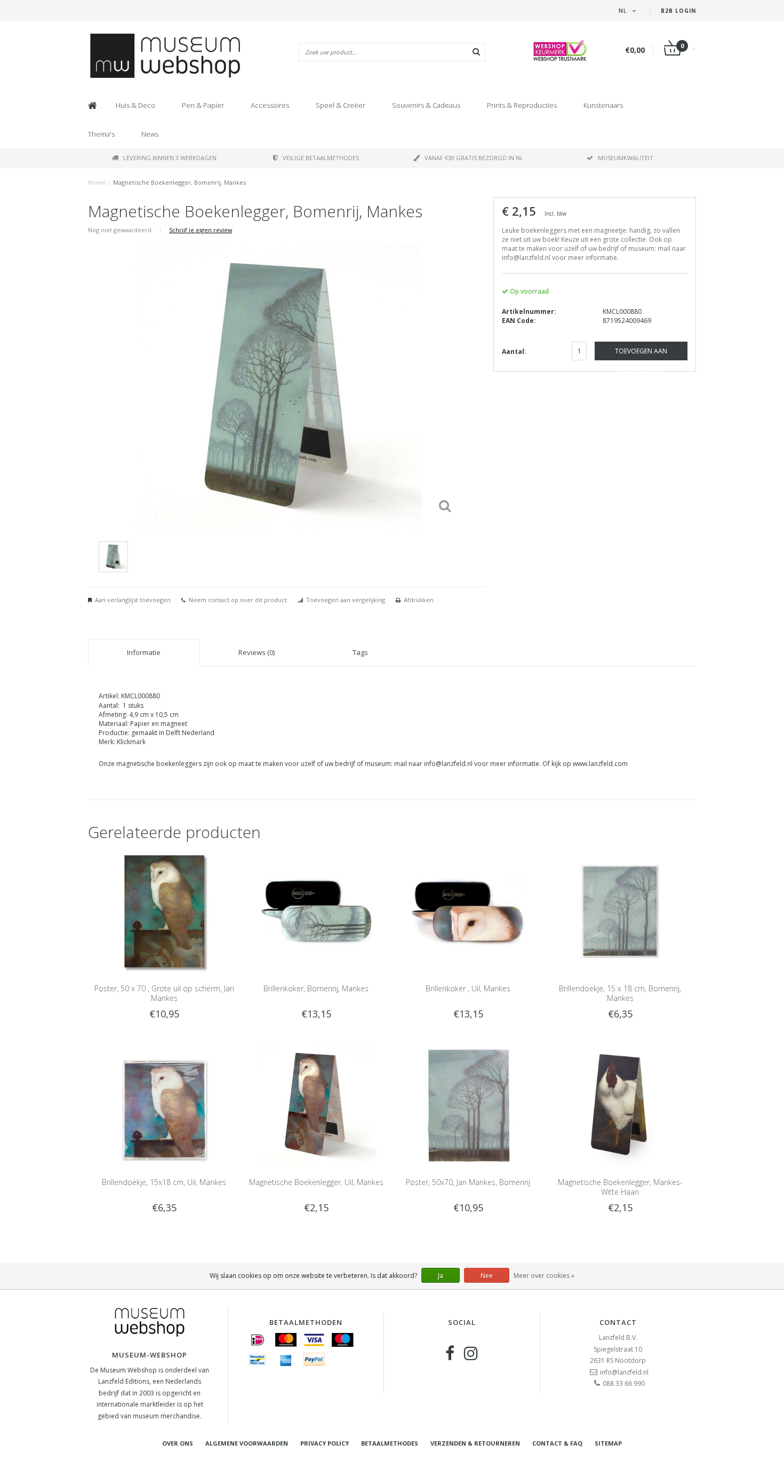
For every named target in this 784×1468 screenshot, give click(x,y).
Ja (440, 1275)
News (149, 134)
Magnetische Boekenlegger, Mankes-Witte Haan (620, 1187)
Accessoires (270, 105)
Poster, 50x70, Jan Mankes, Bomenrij (468, 1182)
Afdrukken (419, 600)
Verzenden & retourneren (475, 1443)
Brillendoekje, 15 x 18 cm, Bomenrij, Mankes (620, 993)
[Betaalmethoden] (257, 1340)
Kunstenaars (603, 105)
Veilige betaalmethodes (321, 158)
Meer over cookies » (544, 1275)
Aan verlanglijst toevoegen (133, 600)
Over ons (177, 1443)
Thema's (101, 134)
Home (97, 182)
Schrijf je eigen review (200, 230)
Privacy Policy (324, 1443)
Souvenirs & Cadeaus (426, 105)
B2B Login (678, 10)
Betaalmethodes (389, 1443)
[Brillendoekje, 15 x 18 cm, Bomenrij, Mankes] (620, 910)
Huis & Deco (135, 105)
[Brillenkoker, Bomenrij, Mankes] (316, 910)
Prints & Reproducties (522, 105)
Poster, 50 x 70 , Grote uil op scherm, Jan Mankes (164, 993)
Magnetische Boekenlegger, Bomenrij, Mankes (179, 182)
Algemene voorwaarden (246, 1443)
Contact (618, 1322)
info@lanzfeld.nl (624, 1372)
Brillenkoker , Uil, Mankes (468, 988)
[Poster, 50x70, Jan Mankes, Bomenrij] (468, 1104)
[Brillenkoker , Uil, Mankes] (468, 910)
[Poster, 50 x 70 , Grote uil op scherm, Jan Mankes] (164, 910)
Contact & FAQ (557, 1443)
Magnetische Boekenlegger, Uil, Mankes (316, 1182)
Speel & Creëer (340, 105)
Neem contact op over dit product (238, 600)
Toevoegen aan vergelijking (345, 600)
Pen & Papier (203, 105)
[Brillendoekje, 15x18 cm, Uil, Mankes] (164, 1104)
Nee (487, 1275)
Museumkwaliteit (625, 158)
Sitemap (608, 1443)
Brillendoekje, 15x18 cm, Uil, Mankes (164, 1182)
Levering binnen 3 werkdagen (170, 158)
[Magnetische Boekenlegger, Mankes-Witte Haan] (620, 1104)
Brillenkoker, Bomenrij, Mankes (316, 988)
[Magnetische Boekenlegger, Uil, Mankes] (316, 1104)
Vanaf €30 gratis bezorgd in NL (474, 158)
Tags (360, 652)
